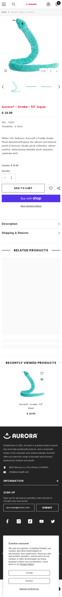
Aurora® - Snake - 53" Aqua (31, 406)
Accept (29, 573)
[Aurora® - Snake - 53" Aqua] (31, 384)
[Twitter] (53, 521)
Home (4, 12)
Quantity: (6, 171)
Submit (47, 507)
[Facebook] (7, 521)
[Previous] (51, 71)
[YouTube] (41, 521)
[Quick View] (41, 379)
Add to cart (23, 188)
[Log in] (48, 4)
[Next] (57, 71)
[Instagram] (19, 521)
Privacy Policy (27, 564)
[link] (31, 341)
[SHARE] (57, 188)
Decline (29, 581)
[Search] (14, 4)
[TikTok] (30, 521)
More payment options (31, 206)
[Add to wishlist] (50, 188)
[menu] (4, 4)
